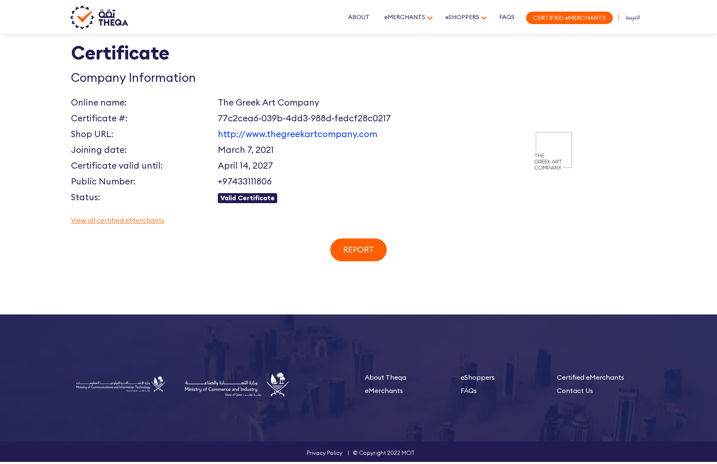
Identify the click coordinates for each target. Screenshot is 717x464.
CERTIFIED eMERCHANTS (569, 18)
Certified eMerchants (590, 377)
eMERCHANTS (404, 17)
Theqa (99, 17)
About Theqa (385, 377)
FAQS (507, 17)
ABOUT (359, 17)
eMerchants (384, 390)
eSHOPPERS (462, 17)
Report (358, 250)
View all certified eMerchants (117, 220)
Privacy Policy (324, 452)
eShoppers (478, 377)
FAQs (469, 390)
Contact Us (575, 390)
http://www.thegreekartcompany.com (297, 134)
